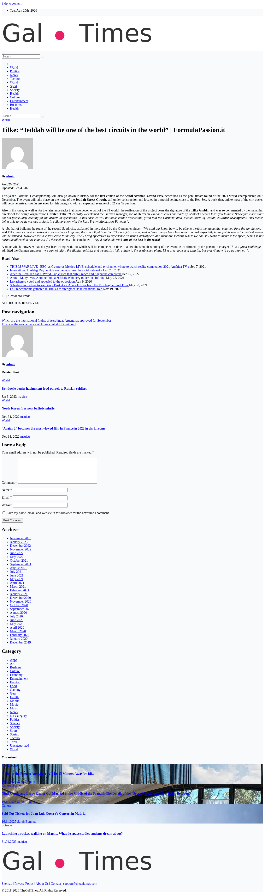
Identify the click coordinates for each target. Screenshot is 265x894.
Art (12, 663)
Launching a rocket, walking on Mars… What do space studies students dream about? (62, 833)
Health (14, 93)
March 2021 (18, 586)
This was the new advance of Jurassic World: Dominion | (39, 324)
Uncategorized (19, 745)
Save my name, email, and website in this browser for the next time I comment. (58, 513)
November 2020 (20, 601)
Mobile (14, 701)
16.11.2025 (9, 781)
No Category (18, 715)
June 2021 (16, 575)
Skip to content (11, 3)
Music (14, 708)
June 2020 (16, 620)
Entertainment (19, 101)
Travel (14, 742)
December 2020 (20, 597)
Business (16, 104)
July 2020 (16, 616)
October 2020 (19, 605)
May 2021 (16, 579)
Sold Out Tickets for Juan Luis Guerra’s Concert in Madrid (44, 813)
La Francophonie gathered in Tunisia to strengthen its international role (56, 289)
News (14, 75)
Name (7, 490)
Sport (13, 86)
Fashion (15, 682)
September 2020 (20, 609)
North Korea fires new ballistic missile (28, 408)
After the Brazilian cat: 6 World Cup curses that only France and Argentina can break (66, 274)
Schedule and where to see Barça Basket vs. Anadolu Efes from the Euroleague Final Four (69, 285)
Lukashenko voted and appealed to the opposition (42, 281)
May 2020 (16, 623)
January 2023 (19, 542)
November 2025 (20, 538)
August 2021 (18, 568)
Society (15, 90)
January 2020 (19, 638)
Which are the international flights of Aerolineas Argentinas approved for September (56, 320)
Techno (15, 78)
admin (10, 176)
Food (13, 686)
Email (7, 497)
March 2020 (18, 631)
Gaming (15, 689)
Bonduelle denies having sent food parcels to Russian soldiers (44, 388)
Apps (13, 660)
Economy (16, 675)
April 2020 (17, 627)
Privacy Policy (24, 883)
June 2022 (16, 553)
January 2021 (19, 594)
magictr (22, 396)
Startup (14, 734)
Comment (9, 482)
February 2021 (19, 590)
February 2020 (19, 635)
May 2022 (16, 557)
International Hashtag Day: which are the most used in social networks (56, 270)
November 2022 (20, 549)
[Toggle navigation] (3, 53)
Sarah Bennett (26, 781)
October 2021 (19, 560)
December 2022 (20, 545)
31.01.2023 (9, 841)
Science (15, 723)
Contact (56, 883)
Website (7, 505)
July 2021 (16, 571)
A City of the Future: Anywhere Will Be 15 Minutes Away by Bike (48, 773)
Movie (14, 704)
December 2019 (20, 642)
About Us (42, 883)
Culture (15, 97)
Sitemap (7, 883)
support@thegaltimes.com (80, 883)
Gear (13, 693)
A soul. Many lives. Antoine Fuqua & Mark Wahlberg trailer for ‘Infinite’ (58, 277)
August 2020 (18, 612)
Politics (14, 71)
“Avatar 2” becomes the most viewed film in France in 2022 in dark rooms (53, 428)
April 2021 (17, 583)
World (14, 67)
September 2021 (20, 564)
